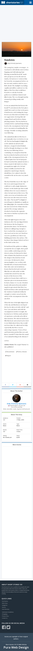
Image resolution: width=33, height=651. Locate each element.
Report (9, 355)
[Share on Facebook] (5, 385)
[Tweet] (12, 385)
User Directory (5, 609)
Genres (4, 607)
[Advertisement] (16, 23)
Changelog (4, 614)
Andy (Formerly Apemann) (14, 63)
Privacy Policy (5, 616)
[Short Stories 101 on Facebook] (4, 627)
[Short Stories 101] (12, 2)
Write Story (5, 603)
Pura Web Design (16, 647)
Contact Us (4, 618)
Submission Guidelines (8, 612)
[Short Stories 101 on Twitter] (8, 627)
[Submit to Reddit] (27, 385)
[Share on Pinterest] (20, 385)
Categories (4, 605)
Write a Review (22, 351)
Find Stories (5, 601)
